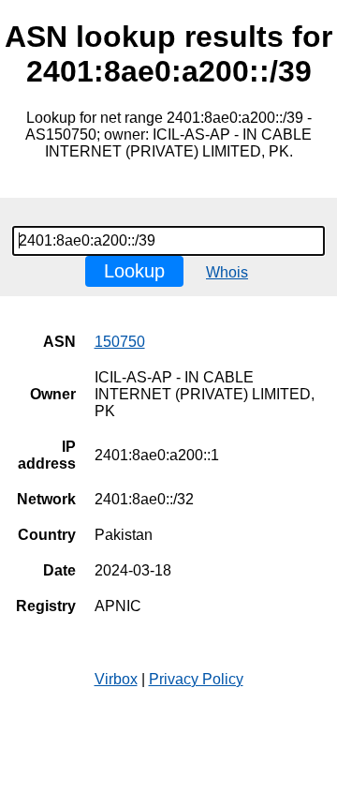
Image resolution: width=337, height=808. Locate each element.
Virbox (116, 679)
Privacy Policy (196, 679)
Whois (227, 272)
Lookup (134, 271)
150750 (120, 342)
